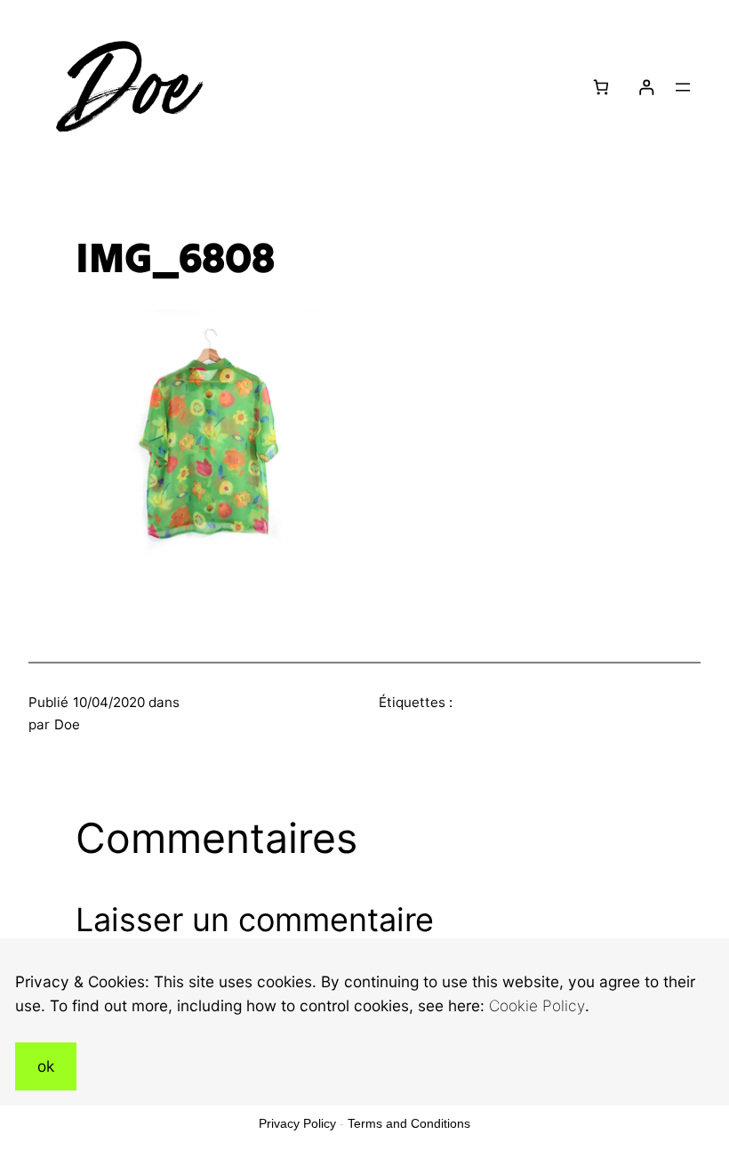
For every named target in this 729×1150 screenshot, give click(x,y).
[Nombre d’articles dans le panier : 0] (600, 87)
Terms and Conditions (409, 1123)
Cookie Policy (537, 1005)
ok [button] (45, 1066)
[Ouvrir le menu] (682, 87)
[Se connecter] (646, 87)
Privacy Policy (297, 1123)
